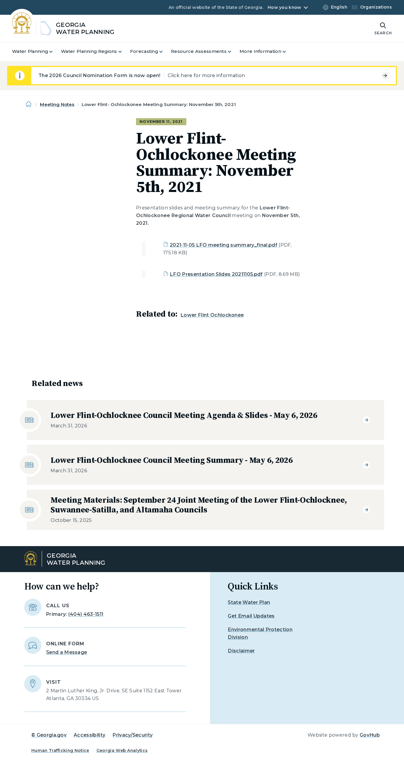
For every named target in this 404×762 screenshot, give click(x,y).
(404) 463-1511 (85, 614)
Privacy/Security (132, 735)
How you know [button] (284, 7)
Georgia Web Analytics (122, 750)
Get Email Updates (251, 616)
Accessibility (89, 735)
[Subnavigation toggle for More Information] (287, 51)
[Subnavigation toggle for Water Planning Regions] (123, 51)
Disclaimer (241, 651)
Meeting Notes (57, 104)
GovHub (370, 735)
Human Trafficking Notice (60, 750)
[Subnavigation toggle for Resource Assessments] (233, 51)
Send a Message (66, 652)
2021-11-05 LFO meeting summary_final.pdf (223, 245)
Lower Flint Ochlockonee (212, 315)
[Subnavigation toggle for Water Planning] (54, 51)
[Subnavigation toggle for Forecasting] (164, 51)
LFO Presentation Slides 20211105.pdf (216, 274)
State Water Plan (249, 602)
